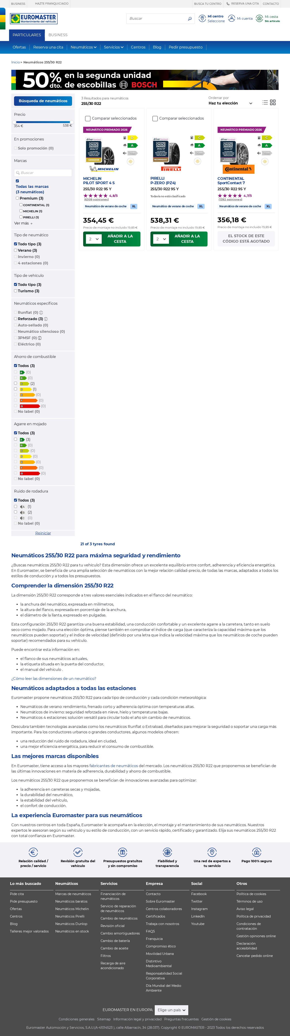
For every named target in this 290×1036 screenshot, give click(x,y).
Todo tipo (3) (29, 244)
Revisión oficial (113, 926)
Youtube (197, 924)
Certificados (155, 916)
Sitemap (104, 1019)
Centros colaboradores (164, 909)
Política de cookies (251, 894)
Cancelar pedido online (255, 956)
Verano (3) (27, 250)
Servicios (112, 47)
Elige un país (170, 1010)
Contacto (153, 894)
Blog (157, 47)
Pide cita (17, 894)
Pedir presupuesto (186, 47)
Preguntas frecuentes (181, 1019)
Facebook (199, 894)
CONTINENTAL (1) (36, 205)
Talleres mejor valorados (29, 931)
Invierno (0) (29, 257)
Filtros (106, 956)
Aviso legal (245, 909)
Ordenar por (218, 98)
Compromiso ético (161, 946)
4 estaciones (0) (33, 263)
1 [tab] (138, 85)
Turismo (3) (28, 291)
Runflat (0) (28, 312)
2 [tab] (145, 85)
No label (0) (29, 411)
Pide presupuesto (24, 901)
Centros (138, 47)
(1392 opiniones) (230, 199)
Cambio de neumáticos (119, 918)
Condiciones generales (76, 1019)
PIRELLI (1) (31, 217)
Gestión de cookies (216, 1019)
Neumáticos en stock (72, 931)
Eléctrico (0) (29, 344)
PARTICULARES (27, 35)
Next (275, 79)
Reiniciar (43, 533)
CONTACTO (271, 3)
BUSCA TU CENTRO (207, 3)
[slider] (14, 122)
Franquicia (154, 939)
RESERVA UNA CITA (245, 3)
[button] (41, 312)
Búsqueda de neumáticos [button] (43, 101)
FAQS (150, 931)
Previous (14, 79)
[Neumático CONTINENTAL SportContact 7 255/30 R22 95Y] (238, 151)
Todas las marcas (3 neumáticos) (32, 189)
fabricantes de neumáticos (113, 766)
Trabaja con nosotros (162, 924)
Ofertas (19, 47)
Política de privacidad (254, 916)
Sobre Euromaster (160, 901)
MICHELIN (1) (32, 211)
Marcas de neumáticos (73, 894)
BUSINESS (18, 3)
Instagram (199, 909)
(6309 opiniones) (96, 199)
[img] (68, 173)
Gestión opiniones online (256, 936)
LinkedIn (198, 916)
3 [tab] (152, 85)
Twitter (197, 901)
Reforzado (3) (30, 319)
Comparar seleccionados (114, 118)
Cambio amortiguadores (120, 933)
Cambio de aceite (114, 948)
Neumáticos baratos (71, 901)
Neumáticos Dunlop (71, 924)
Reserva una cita (48, 47)
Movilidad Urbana (160, 954)
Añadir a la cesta (120, 239)
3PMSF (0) (27, 338)
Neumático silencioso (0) (41, 331)
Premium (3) (32, 198)
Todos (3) (26, 366)
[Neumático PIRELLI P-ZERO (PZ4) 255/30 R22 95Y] (171, 150)
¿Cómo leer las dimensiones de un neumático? (53, 678)
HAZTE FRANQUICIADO (51, 3)
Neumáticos (82, 47)
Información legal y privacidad (137, 1019)
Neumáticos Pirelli (70, 916)
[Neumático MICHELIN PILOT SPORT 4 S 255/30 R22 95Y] (104, 151)
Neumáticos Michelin (72, 909)
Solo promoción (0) (36, 148)
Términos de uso (250, 901)
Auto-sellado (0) (33, 325)
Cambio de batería (115, 941)
